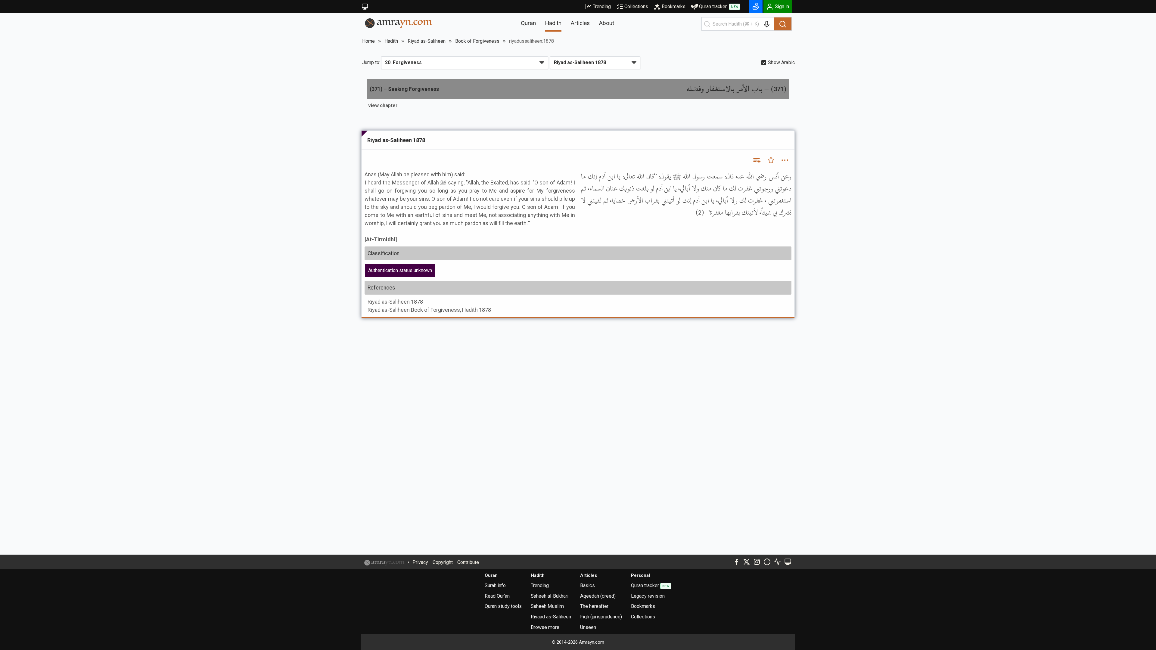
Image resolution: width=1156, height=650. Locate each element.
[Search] (782, 24)
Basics (587, 585)
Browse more (545, 627)
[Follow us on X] (746, 561)
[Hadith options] (784, 160)
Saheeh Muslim (547, 606)
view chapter (382, 105)
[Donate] (756, 6)
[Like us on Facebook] (736, 561)
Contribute (468, 562)
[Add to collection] (756, 160)
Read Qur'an (497, 596)
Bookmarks (673, 6)
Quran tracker (718, 6)
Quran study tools (503, 606)
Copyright (443, 562)
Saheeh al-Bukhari (549, 596)
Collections (636, 6)
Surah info (495, 585)
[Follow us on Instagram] (756, 561)
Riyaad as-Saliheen (551, 617)
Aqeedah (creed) (598, 596)
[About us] (767, 561)
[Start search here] (707, 24)
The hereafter (594, 606)
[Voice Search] (766, 24)
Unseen (588, 627)
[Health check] (777, 561)
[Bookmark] (771, 160)
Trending (602, 6)
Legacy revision (648, 596)
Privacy (420, 562)
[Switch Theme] (364, 6)
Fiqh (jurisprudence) (601, 617)
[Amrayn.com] (398, 23)
